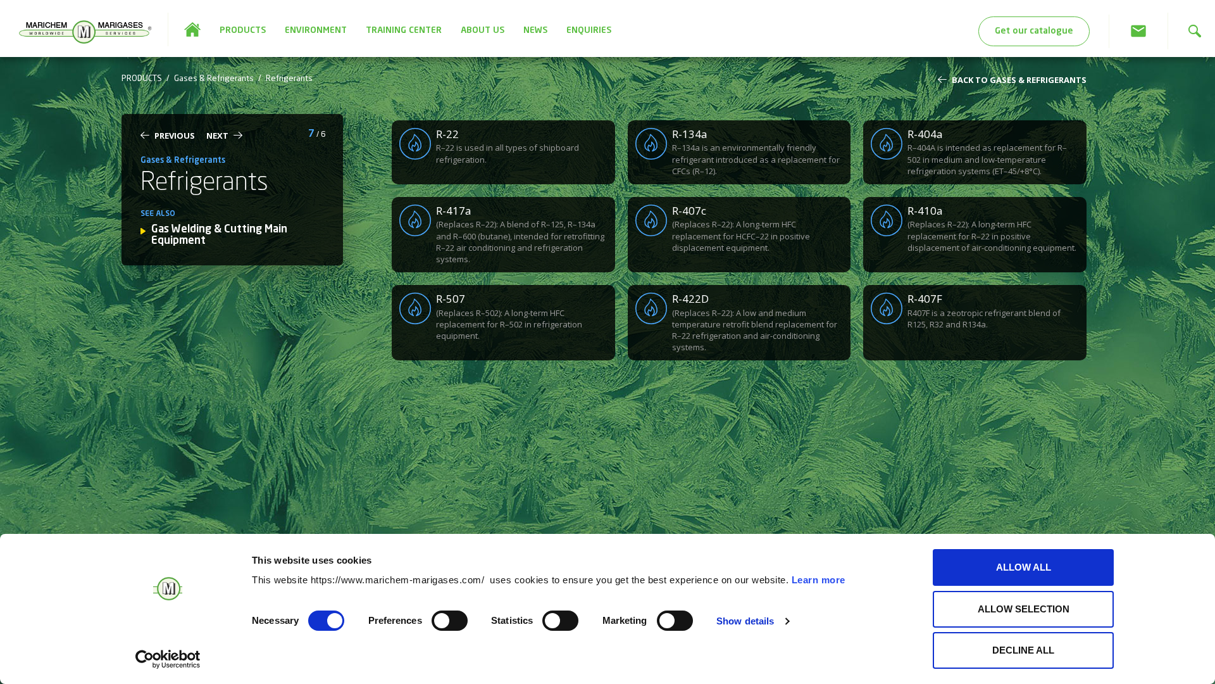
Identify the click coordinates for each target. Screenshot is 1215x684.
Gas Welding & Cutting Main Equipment (219, 235)
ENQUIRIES (588, 30)
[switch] (450, 621)
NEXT (217, 135)
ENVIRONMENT (316, 30)
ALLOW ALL (1023, 567)
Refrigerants (289, 79)
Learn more (818, 579)
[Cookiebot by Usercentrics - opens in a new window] (168, 659)
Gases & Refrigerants (214, 79)
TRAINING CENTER (404, 30)
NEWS (535, 30)
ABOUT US (482, 30)
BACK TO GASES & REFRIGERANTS (1019, 80)
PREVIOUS (174, 135)
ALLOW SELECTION (1023, 609)
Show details (745, 621)
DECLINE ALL (1023, 650)
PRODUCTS (243, 30)
